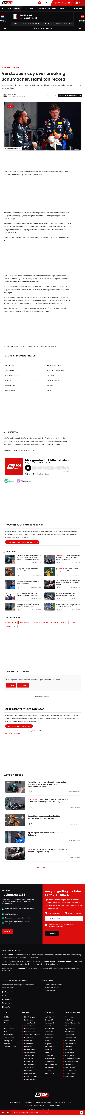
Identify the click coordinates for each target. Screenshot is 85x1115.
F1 (19, 626)
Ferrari (6, 1023)
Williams (7, 1044)
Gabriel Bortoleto (30, 1079)
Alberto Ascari (70, 1026)
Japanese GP (49, 1023)
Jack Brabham (70, 1070)
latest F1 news (13, 955)
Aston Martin (8, 1035)
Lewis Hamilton (25, 622)
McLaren (7, 1020)
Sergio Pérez (28, 1047)
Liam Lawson (28, 1070)
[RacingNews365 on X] (62, 3)
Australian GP (49, 1017)
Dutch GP (48, 1050)
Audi (5, 1032)
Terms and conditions (43, 1102)
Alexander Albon (30, 1067)
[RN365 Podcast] (39, 3)
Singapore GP (49, 1061)
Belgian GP (48, 1044)
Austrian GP (49, 1038)
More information (44, 28)
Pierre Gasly (28, 1058)
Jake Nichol (12, 94)
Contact (72, 1102)
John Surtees (70, 1073)
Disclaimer (28, 1102)
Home (10, 8)
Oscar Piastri (28, 1041)
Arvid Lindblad (29, 1055)
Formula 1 (54, 622)
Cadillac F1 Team (10, 1047)
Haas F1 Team (9, 1038)
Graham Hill (69, 1064)
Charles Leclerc (52, 964)
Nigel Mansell (69, 1053)
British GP (48, 1041)
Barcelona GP (49, 1035)
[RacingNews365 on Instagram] (55, 3)
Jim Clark (68, 1047)
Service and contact (52, 987)
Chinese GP (49, 1020)
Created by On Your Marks (34, 1105)
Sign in (7, 932)
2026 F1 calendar (19, 968)
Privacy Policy (60, 1102)
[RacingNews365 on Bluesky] (65, 3)
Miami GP (48, 1026)
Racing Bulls (8, 1041)
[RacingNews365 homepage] (3, 8)
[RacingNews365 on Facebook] (59, 3)
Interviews (53, 8)
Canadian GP (49, 1029)
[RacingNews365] (7, 2)
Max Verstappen (10, 67)
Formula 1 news (10, 626)
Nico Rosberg (70, 1017)
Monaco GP (49, 1032)
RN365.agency (50, 990)
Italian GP (48, 1053)
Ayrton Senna (70, 1029)
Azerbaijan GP (50, 1058)
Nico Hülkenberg (30, 1064)
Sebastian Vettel (63, 212)
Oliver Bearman (30, 1073)
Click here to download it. (13, 733)
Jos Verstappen (70, 1044)
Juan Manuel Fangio (72, 1058)
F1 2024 (72, 622)
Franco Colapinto (30, 1076)
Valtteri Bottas (29, 1053)
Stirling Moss (69, 1055)
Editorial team (15, 1102)
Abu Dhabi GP (50, 1073)
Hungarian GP (50, 1047)
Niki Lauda (68, 1050)
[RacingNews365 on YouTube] (69, 3)
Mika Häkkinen (70, 1041)
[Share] (49, 95)
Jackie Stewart (70, 1038)
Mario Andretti (70, 1076)
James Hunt (69, 1035)
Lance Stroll (28, 1061)
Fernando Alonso (30, 1032)
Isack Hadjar (28, 1038)
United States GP (51, 1064)
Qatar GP (48, 1070)
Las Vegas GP (49, 1067)
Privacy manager (54, 1105)
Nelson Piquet (70, 1067)
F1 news (17, 8)
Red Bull (38, 223)
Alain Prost (69, 1020)
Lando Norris (24, 964)
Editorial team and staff (53, 984)
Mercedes (7, 1026)
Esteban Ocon (29, 1050)
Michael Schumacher (60, 171)
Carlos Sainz (28, 1044)
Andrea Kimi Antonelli (32, 1035)
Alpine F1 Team (9, 1029)
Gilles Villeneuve (71, 1032)
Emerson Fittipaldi (71, 1061)
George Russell (36, 964)
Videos (62, 8)
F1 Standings (40, 8)
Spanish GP (49, 1055)
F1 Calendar (28, 8)
